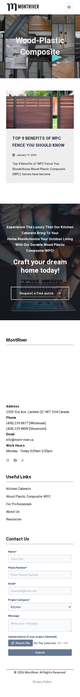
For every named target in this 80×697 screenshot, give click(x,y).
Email (12, 583)
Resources (14, 519)
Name (12, 551)
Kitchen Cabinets (18, 489)
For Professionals (19, 504)
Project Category (19, 599)
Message (13, 615)
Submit (40, 652)
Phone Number (17, 567)
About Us (12, 512)
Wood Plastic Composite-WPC (28, 496)
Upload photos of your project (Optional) (32, 636)
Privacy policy (42, 682)
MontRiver (16, 340)
